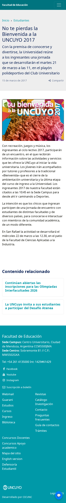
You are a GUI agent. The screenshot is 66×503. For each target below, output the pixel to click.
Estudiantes (21, 20)
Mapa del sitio (11, 453)
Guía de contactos (47, 425)
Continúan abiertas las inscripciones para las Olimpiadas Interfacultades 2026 (31, 286)
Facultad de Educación (15, 5)
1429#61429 (43, 362)
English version (12, 459)
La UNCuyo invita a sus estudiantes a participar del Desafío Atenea (32, 306)
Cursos (6, 411)
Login (53, 493)
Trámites (41, 431)
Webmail (8, 394)
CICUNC (27, 497)
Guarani (7, 400)
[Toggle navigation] (59, 4)
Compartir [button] (57, 80)
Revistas (40, 394)
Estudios (8, 405)
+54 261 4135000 (18, 362)
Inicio (5, 20)
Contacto (41, 410)
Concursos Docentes (16, 438)
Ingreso (7, 417)
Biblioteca (8, 422)
